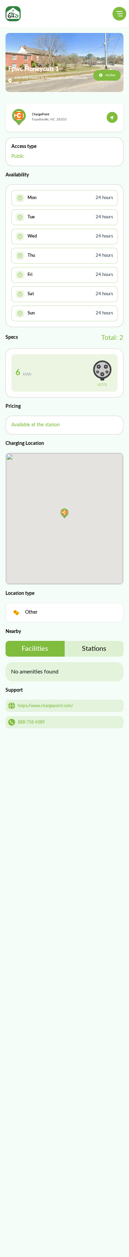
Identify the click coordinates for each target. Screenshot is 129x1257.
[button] (64, 513)
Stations (94, 648)
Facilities (35, 648)
